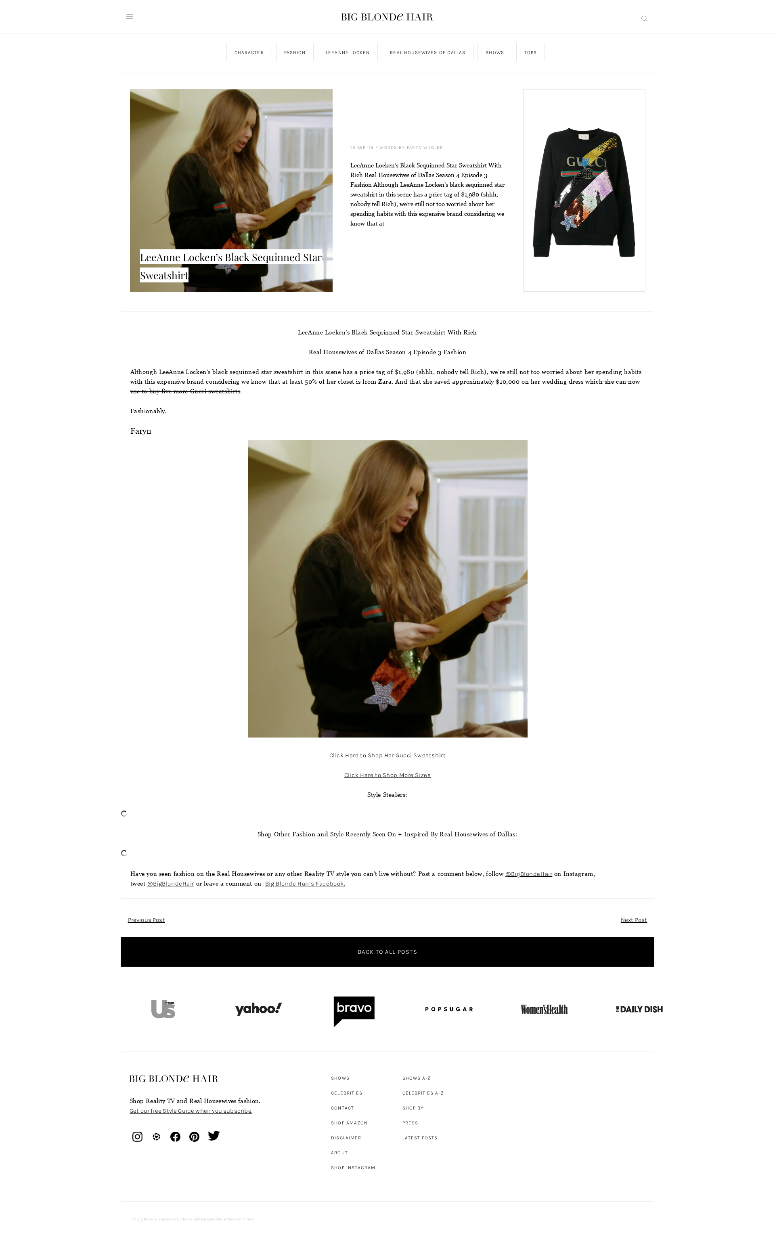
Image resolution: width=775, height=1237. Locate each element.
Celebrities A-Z (423, 1093)
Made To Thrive (239, 1219)
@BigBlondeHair (528, 874)
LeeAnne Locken (348, 52)
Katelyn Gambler (208, 1219)
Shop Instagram (353, 1167)
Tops (530, 52)
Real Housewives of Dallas (427, 52)
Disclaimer (346, 1138)
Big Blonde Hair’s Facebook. (305, 883)
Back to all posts (387, 951)
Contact (342, 1108)
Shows (495, 52)
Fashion (295, 52)
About (339, 1153)
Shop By (413, 1108)
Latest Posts (420, 1138)
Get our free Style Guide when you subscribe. (191, 1110)
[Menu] (129, 16)
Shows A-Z (416, 1078)
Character (249, 52)
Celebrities (346, 1093)
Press (410, 1123)
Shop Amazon (349, 1123)
